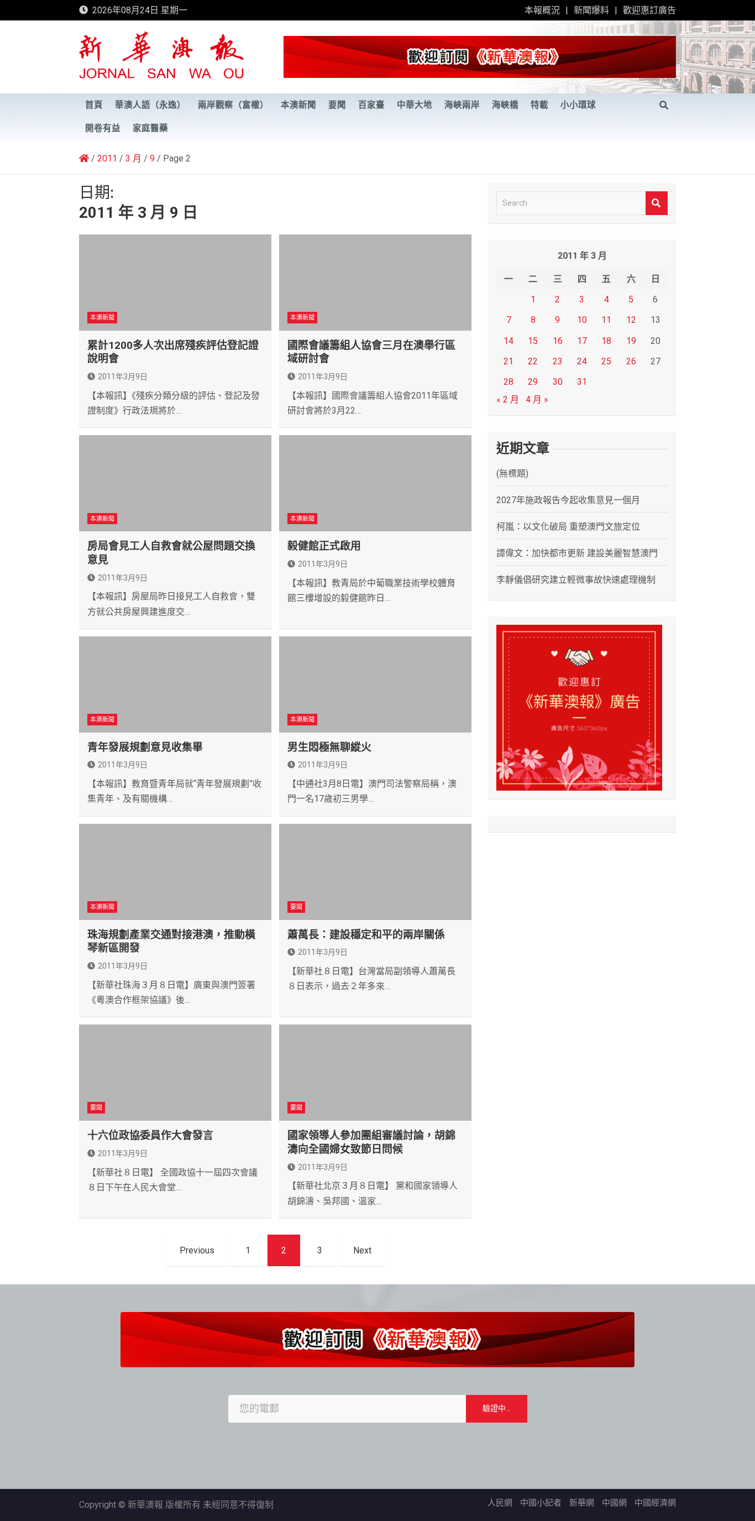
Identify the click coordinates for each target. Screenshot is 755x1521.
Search (657, 203)
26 (631, 361)
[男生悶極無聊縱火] (375, 684)
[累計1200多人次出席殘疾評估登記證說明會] (175, 282)
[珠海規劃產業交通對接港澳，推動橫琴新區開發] (175, 872)
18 (606, 341)
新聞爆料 (591, 10)
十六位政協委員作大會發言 (150, 1135)
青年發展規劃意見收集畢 (145, 747)
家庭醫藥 (150, 128)
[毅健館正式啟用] (375, 483)
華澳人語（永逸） (150, 105)
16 (558, 341)
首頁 (94, 105)
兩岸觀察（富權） (233, 105)
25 (606, 361)
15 (533, 341)
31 (582, 382)
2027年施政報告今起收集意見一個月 (568, 500)
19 (631, 341)
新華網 (581, 1503)
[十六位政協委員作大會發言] (175, 1073)
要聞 (337, 105)
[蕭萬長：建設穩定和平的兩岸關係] (375, 872)
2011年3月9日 (123, 376)
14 (508, 341)
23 (558, 361)
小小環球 (578, 105)
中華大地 (414, 105)
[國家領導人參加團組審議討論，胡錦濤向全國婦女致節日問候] (375, 1073)
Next (362, 1250)
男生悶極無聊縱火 (329, 747)
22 (533, 361)
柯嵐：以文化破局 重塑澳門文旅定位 (568, 526)
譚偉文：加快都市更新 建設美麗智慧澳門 (577, 553)
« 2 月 (507, 399)
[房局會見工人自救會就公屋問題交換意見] (175, 483)
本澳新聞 (298, 105)
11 (606, 320)
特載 (539, 105)
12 (631, 320)
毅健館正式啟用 (324, 546)
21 (508, 361)
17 (582, 341)
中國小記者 (541, 1503)
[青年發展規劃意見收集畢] (175, 684)
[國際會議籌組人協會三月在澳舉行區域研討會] (375, 282)
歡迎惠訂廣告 (649, 10)
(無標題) (512, 473)
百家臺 (371, 105)
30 (558, 382)
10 (582, 320)
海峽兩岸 (462, 105)
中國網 (614, 1503)
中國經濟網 (655, 1503)
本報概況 (542, 10)
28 (508, 382)
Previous (197, 1250)
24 (582, 361)
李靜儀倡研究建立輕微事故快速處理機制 (576, 579)
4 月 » (537, 399)
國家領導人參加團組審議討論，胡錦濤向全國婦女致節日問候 (371, 1142)
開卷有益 (102, 128)
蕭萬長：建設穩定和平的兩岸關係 (366, 934)
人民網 (499, 1503)
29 (533, 382)
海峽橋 (505, 105)
